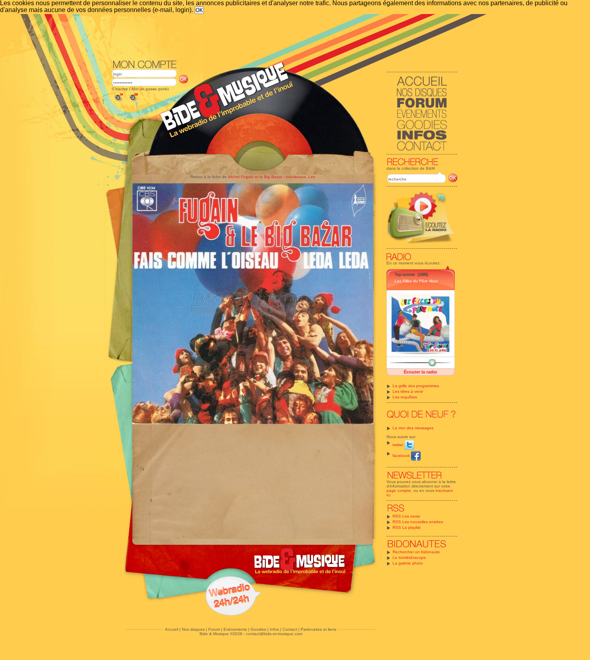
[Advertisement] (284, 36)
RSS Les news (406, 516)
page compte (399, 490)
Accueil (171, 629)
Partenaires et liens (318, 629)
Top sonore (405, 274)
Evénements (235, 629)
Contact (290, 629)
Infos (274, 629)
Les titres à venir (408, 391)
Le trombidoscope (409, 557)
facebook (402, 455)
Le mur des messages (413, 428)
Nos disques (193, 629)
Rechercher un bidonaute (416, 552)
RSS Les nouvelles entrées (418, 522)
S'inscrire (120, 89)
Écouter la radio (420, 372)
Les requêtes (405, 397)
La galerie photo (408, 563)
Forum (214, 629)
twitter (399, 445)
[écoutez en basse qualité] (118, 101)
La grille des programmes (416, 386)
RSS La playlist (407, 527)
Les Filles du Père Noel (416, 281)
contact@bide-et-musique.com (274, 634)
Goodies (258, 629)
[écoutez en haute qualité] (133, 101)
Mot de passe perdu (150, 89)
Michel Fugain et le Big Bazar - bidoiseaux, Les (271, 177)
